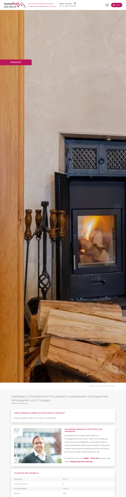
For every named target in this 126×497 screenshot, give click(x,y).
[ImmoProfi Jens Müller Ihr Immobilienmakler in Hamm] (15, 5)
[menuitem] (107, 5)
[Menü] (107, 5)
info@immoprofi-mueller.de (81, 462)
